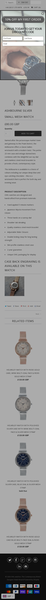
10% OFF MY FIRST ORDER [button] (23, 19)
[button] (42, 13)
